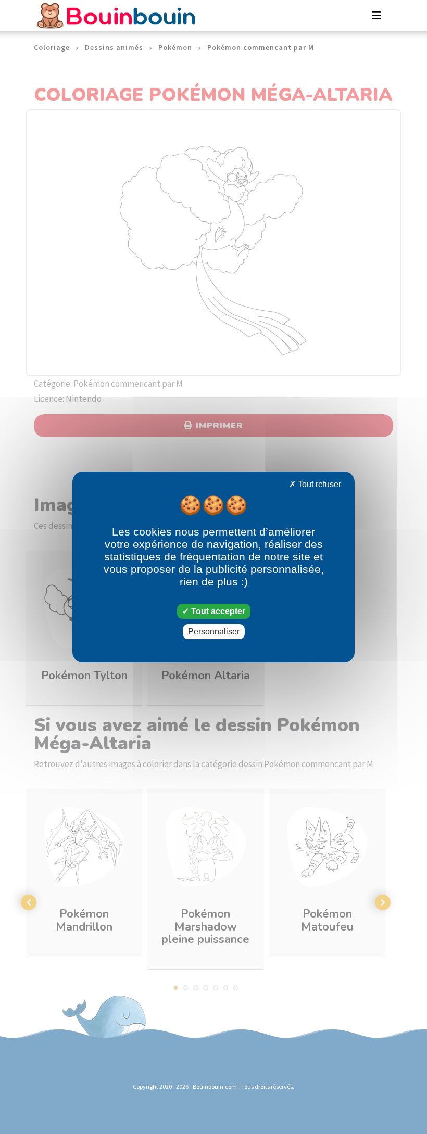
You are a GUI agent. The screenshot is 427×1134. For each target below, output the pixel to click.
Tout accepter (217, 611)
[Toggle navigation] (376, 15)
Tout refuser (318, 484)
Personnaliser (214, 631)
